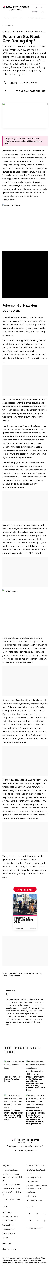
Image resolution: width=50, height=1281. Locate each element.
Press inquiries (8, 1229)
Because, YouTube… (10, 1170)
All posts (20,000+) (34, 1200)
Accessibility (42, 1275)
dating (15, 973)
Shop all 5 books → (9, 1249)
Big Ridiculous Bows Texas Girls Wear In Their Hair (12, 1177)
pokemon (27, 973)
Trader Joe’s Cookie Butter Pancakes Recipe (12, 1079)
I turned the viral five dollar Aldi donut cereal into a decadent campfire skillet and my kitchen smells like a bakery (35, 1083)
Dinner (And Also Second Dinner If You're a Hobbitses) (37, 1189)
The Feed (38, 7)
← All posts (7, 25)
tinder (17, 976)
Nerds (21, 973)
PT (44, 1214)
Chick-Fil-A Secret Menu (11, 1199)
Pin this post (25, 890)
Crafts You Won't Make (36, 1165)
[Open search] (42, 11)
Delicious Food (33, 1181)
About (35, 11)
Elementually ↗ (8, 1233)
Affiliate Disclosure (26, 1276)
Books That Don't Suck (11, 1184)
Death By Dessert (34, 1177)
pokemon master (8, 976)
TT (37, 1214)
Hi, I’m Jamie (7, 1212)
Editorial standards (10, 1216)
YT (30, 1221)
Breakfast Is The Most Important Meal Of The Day (11, 1192)
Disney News (32, 1196)
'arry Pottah (7, 1165)
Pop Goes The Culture (12, 32)
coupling (9, 973)
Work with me (7, 1225)
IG (30, 1214)
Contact (5, 1238)
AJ (7, 994)
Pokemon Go (36, 973)
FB (37, 1221)
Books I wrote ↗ (8, 1220)
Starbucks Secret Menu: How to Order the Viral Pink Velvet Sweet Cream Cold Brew (13, 1115)
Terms (14, 1275)
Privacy (5, 1275)
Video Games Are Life (36, 32)
